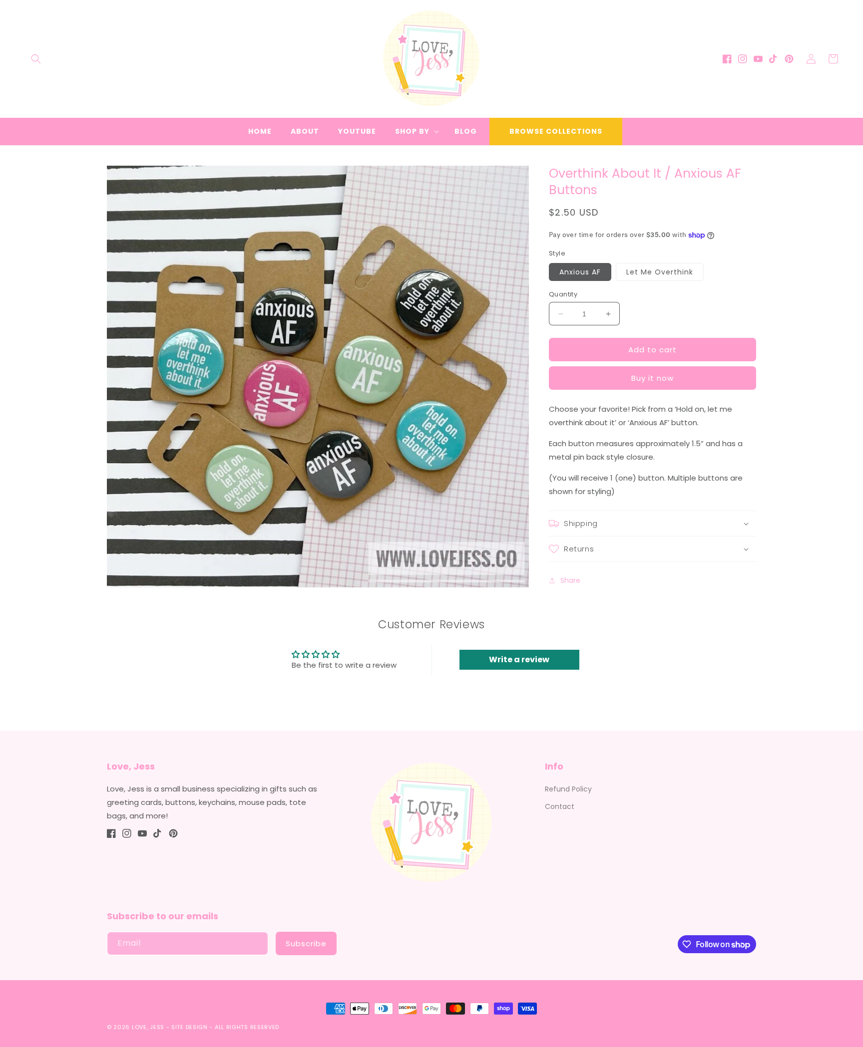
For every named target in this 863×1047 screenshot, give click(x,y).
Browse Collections (555, 131)
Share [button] (570, 580)
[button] (36, 59)
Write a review (519, 659)
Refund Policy (568, 789)
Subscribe (306, 943)
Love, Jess (148, 1027)
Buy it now (652, 378)
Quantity (563, 294)
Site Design (189, 1027)
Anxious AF (580, 272)
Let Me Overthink (659, 272)
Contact (559, 806)
